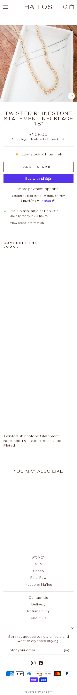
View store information (27, 223)
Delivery (38, 604)
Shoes (38, 571)
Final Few (38, 578)
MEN (38, 564)
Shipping (19, 139)
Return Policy (38, 611)
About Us (38, 618)
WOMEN (38, 557)
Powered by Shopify (38, 691)
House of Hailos (38, 584)
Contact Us (38, 598)
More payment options (38, 188)
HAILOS (38, 7)
